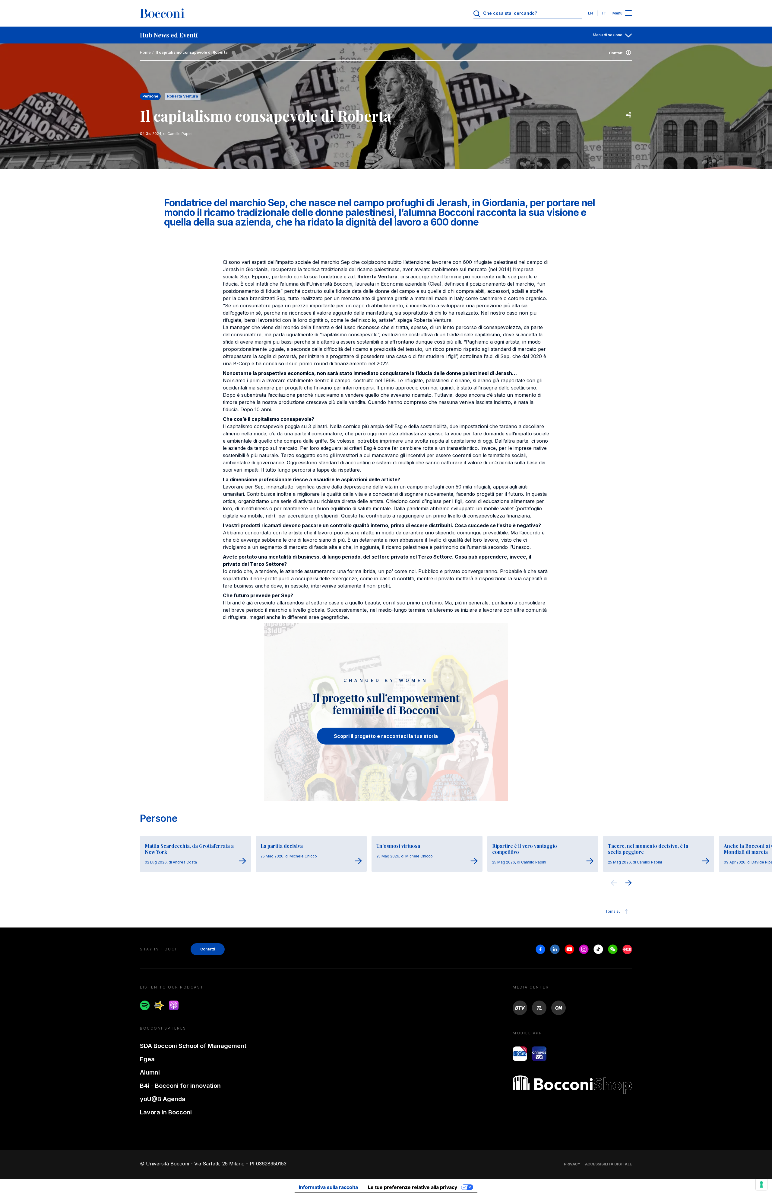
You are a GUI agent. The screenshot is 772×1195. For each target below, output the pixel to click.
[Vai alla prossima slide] (628, 883)
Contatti (616, 53)
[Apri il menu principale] (628, 13)
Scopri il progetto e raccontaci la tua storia (386, 736)
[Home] (162, 13)
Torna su (613, 911)
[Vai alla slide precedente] (614, 883)
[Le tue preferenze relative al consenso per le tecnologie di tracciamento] (761, 1184)
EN (590, 13)
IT (604, 13)
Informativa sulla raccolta (328, 1187)
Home (145, 52)
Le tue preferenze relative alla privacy (412, 1187)
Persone (158, 818)
